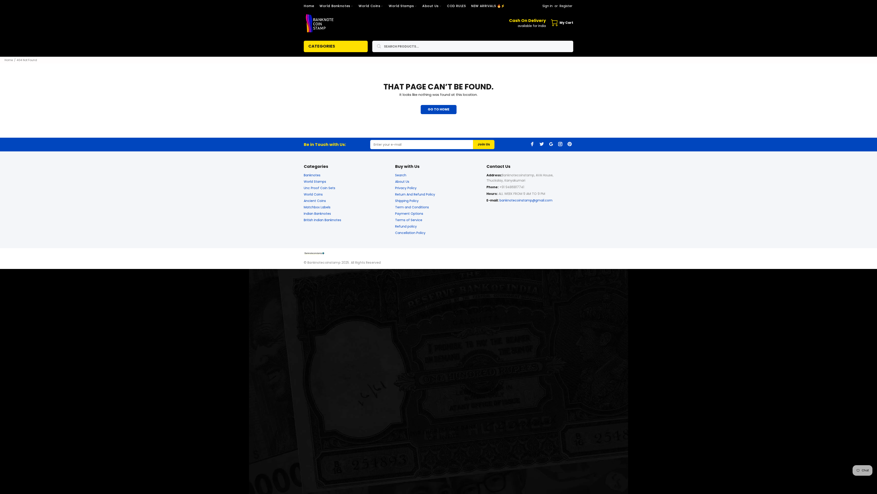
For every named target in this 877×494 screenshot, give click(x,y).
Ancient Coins (315, 201)
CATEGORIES (321, 46)
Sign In (547, 6)
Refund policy (406, 226)
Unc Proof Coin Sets (319, 188)
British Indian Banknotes (322, 220)
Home (9, 60)
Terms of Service (408, 220)
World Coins (313, 194)
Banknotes (312, 175)
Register (566, 6)
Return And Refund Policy (415, 194)
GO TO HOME (438, 109)
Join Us (484, 144)
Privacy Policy (406, 188)
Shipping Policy (407, 201)
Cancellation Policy (410, 233)
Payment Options (409, 213)
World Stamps (315, 181)
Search (400, 175)
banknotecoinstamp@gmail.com (525, 200)
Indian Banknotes (317, 213)
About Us (402, 181)
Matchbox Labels (317, 207)
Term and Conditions (412, 207)
